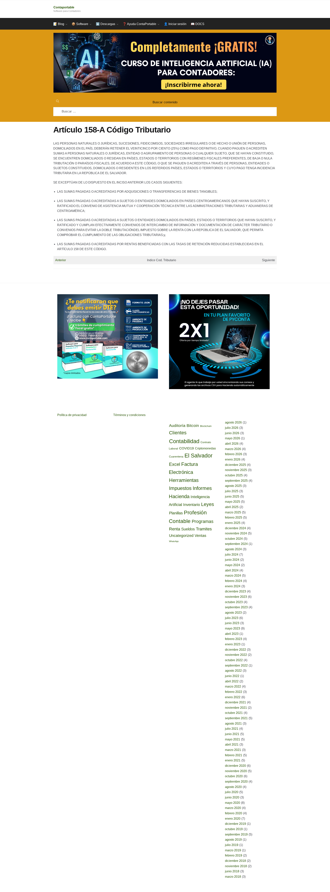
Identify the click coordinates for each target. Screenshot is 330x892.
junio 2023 (232, 623)
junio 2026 (232, 433)
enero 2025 (232, 522)
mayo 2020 (232, 802)
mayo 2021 (232, 739)
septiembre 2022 (236, 665)
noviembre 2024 (236, 533)
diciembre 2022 (235, 649)
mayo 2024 (232, 565)
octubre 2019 (234, 829)
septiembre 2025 (236, 480)
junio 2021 (232, 734)
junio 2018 (232, 871)
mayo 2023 (232, 628)
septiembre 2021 (236, 718)
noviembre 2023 (236, 596)
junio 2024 (232, 559)
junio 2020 (232, 797)
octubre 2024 (234, 538)
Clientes (178, 432)
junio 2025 (232, 496)
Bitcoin (193, 425)
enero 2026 (232, 459)
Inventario (191, 505)
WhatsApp (174, 541)
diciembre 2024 (235, 528)
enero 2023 (232, 644)
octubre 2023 (234, 602)
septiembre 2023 (236, 607)
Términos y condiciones (129, 415)
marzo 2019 (233, 850)
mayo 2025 (232, 501)
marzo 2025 (233, 512)
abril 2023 (232, 633)
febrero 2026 (233, 454)
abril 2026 (232, 443)
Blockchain (206, 426)
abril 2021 (232, 744)
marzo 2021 (233, 749)
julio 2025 (231, 491)
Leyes (207, 504)
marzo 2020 (233, 808)
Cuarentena (176, 456)
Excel (174, 464)
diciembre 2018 (235, 860)
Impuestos (180, 488)
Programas (203, 521)
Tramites (204, 529)
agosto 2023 (233, 612)
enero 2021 (232, 760)
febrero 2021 (233, 755)
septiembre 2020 (236, 781)
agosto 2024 (233, 549)
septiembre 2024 (236, 543)
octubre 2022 (234, 660)
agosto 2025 (233, 485)
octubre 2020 (234, 776)
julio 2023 (231, 618)
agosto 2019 (233, 839)
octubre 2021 (234, 712)
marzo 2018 (233, 876)
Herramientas (184, 480)
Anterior (60, 260)
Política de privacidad (72, 415)
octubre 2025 (234, 475)
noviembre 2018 (236, 866)
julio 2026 (231, 427)
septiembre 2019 (236, 834)
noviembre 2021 (236, 707)
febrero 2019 (233, 855)
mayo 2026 (232, 438)
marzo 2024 (233, 575)
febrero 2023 (233, 639)
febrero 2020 (233, 813)
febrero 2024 (233, 581)
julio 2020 (231, 792)
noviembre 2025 (236, 470)
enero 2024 (232, 586)
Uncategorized (181, 535)
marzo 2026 (233, 449)
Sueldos (188, 529)
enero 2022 (232, 697)
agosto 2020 (233, 787)
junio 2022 (232, 676)
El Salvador (198, 455)
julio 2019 (231, 845)
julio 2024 (231, 554)
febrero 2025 (233, 517)
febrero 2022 (233, 691)
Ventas (200, 535)
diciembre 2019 (235, 823)
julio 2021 (231, 728)
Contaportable (63, 7)
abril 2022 (232, 681)
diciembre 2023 (235, 591)
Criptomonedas (205, 448)
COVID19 (186, 448)
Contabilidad (184, 441)
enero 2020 (232, 818)
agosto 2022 (233, 670)
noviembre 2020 (236, 771)
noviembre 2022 (236, 654)
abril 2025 (232, 507)
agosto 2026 (233, 422)
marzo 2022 (233, 686)
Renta (174, 529)
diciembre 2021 (235, 702)
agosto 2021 (233, 723)
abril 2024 (232, 570)
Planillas (176, 513)
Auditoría (177, 425)
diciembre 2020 (235, 765)
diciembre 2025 (235, 464)
